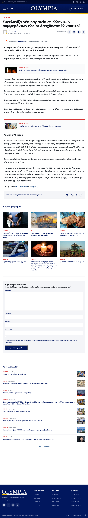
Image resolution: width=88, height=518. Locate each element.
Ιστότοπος (8, 329)
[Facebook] (73, 2)
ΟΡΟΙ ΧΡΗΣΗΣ (76, 498)
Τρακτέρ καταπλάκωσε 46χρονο (72, 262)
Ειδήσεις (34, 186)
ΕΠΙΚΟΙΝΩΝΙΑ (76, 505)
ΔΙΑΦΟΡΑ (55, 505)
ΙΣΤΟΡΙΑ (55, 495)
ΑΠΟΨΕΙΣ (37, 498)
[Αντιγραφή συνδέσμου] (83, 32)
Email (7, 321)
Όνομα (8, 313)
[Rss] (83, 2)
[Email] (80, 2)
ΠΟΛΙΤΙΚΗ (55, 502)
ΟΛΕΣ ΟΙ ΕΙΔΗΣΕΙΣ (44, 446)
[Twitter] (77, 2)
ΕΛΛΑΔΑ (6, 17)
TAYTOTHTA (75, 495)
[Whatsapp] (79, 32)
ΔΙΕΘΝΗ (37, 502)
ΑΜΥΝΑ (36, 495)
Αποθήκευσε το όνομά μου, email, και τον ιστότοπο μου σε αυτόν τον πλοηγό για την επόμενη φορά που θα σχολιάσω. (41, 341)
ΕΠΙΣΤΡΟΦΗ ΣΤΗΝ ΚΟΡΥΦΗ (76, 515)
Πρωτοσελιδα (21, 186)
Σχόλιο (8, 290)
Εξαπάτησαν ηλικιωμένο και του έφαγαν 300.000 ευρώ (72, 234)
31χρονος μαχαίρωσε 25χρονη (14, 262)
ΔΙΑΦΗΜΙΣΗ (75, 502)
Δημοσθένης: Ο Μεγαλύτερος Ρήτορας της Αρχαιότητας (42, 234)
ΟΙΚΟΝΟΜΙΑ (56, 498)
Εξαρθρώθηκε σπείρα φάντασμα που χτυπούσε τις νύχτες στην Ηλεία (15, 235)
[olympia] (44, 8)
